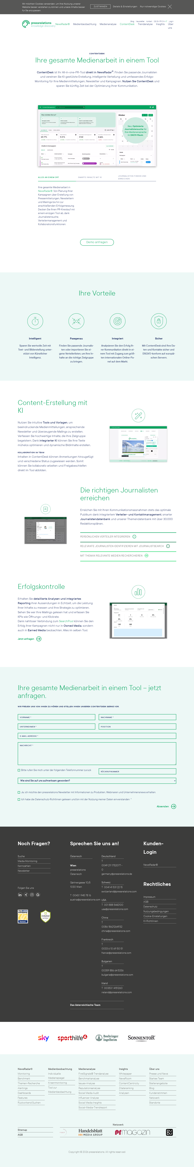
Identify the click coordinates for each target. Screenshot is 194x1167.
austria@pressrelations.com (85, 899)
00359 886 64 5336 (113, 970)
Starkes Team (156, 1078)
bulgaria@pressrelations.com (117, 974)
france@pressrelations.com (116, 952)
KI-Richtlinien (150, 921)
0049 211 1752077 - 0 (112, 867)
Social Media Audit (89, 1093)
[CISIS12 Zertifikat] (45, 916)
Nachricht (26, 745)
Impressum (149, 896)
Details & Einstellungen (125, 6)
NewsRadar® (62, 24)
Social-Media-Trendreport (93, 1107)
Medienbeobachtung (84, 24)
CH (163, 21)
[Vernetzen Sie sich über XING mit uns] (26, 894)
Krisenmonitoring (57, 1082)
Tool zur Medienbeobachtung (59, 1089)
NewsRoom (125, 1078)
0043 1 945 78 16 (82, 895)
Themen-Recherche (29, 1083)
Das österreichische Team (85, 1005)
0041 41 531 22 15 (113, 887)
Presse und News (158, 1073)
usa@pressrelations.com (115, 909)
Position (106, 727)
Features (22, 1097)
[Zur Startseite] (39, 25)
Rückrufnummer (110, 772)
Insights (160, 24)
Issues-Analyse (87, 1083)
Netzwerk (154, 1097)
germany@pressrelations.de (117, 873)
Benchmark (24, 1078)
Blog (132, 21)
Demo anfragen (97, 242)
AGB (145, 901)
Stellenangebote (158, 1083)
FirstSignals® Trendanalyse (94, 1073)
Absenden (163, 806)
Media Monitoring (27, 861)
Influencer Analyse (89, 1097)
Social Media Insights (90, 1102)
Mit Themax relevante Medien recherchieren (111, 555)
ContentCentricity (129, 1083)
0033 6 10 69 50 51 (112, 948)
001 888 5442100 (113, 904)
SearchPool (66, 621)
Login (171, 21)
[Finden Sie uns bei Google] (38, 894)
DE (155, 21)
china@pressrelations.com (116, 931)
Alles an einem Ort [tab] (48, 177)
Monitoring (24, 1073)
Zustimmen (100, 6)
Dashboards (24, 1093)
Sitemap (22, 1130)
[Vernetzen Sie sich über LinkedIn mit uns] (20, 894)
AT (166, 21)
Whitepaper (125, 1073)
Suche (21, 856)
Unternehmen (28, 727)
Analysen (124, 1093)
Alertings (23, 1088)
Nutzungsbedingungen (156, 911)
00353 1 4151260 (113, 988)
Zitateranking (126, 1088)
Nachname (107, 717)
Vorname (25, 717)
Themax (134, 214)
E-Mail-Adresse (29, 736)
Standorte (154, 1102)
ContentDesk (127, 24)
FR (160, 21)
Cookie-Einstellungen (155, 916)
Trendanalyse (145, 24)
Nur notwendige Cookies (153, 6)
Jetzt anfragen (26, 638)
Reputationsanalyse (89, 1088)
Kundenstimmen (158, 1093)
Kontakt (149, 21)
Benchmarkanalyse (89, 1078)
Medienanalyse (108, 24)
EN (158, 21)
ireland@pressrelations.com (117, 992)
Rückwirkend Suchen (29, 1102)
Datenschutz (150, 906)
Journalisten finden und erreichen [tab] (132, 177)
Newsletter (140, 21)
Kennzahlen (24, 866)
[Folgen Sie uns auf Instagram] (32, 894)
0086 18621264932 (112, 926)
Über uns (170, 26)
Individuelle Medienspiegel (56, 1076)
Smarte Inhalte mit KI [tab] (90, 177)
